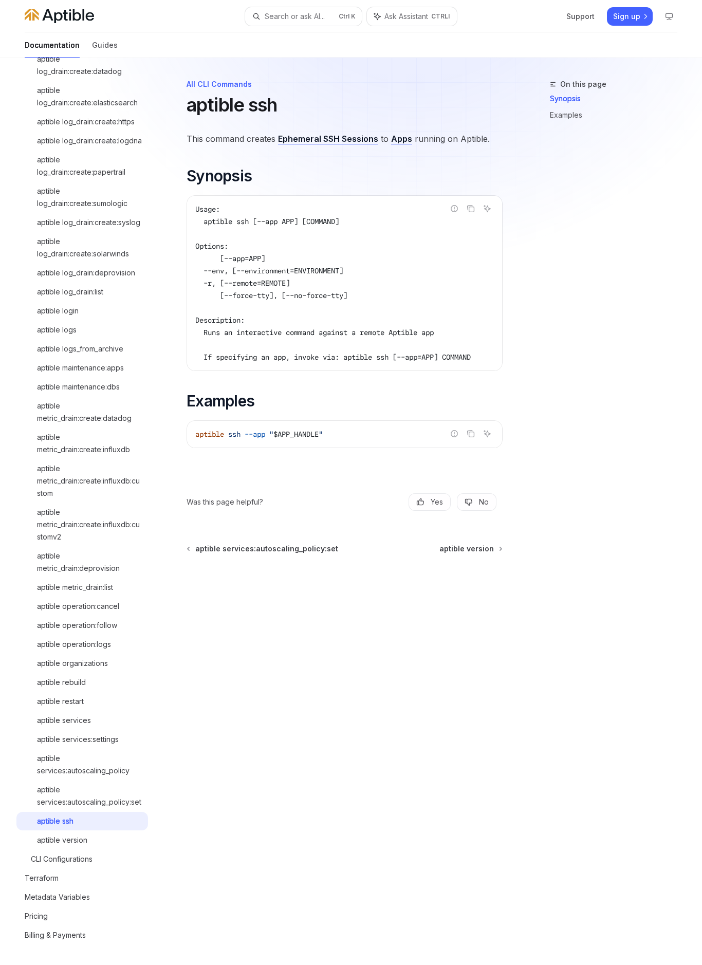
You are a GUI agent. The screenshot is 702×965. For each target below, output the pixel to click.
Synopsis (565, 98)
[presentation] (90, 511)
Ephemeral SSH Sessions (328, 139)
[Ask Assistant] (487, 208)
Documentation (52, 45)
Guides (105, 45)
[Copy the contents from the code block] (470, 208)
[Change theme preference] (669, 16)
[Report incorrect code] (454, 208)
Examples (566, 114)
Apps (401, 139)
